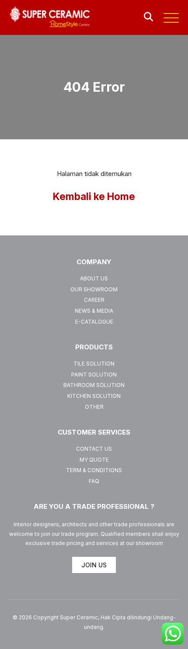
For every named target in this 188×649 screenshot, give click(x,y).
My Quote (94, 459)
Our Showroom (94, 289)
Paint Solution (94, 374)
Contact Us (94, 448)
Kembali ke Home (94, 196)
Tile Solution (94, 363)
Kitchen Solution (94, 396)
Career (94, 300)
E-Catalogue (94, 321)
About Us (94, 278)
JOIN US (94, 565)
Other (94, 407)
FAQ (94, 481)
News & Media (94, 310)
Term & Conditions (94, 470)
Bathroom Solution (94, 385)
